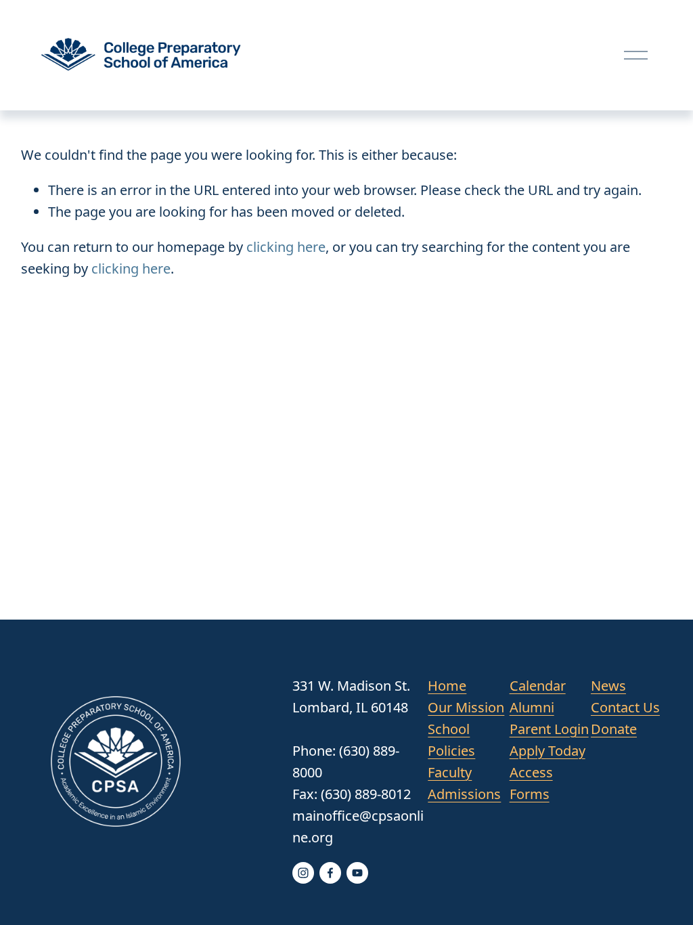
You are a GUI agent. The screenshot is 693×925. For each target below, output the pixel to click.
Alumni (532, 707)
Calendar (538, 685)
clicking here (286, 247)
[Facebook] (330, 873)
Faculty (450, 772)
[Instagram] (303, 873)
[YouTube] (357, 873)
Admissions (464, 794)
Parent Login (549, 729)
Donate (614, 729)
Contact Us (625, 707)
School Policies (451, 740)
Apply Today (547, 750)
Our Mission (466, 707)
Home (447, 685)
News (608, 685)
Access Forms (531, 783)
